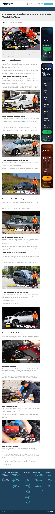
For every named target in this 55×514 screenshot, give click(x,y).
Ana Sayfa (5, 8)
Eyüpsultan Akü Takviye (39, 475)
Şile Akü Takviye (16, 485)
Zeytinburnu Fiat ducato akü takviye (12, 54)
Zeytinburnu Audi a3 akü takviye (22, 52)
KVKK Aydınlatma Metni (50, 480)
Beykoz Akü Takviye (16, 475)
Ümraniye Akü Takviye (17, 487)
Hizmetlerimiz (12, 8)
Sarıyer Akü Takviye (38, 485)
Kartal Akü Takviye (16, 479)
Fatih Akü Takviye (38, 476)
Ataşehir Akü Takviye (16, 474)
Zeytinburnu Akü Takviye (11, 60)
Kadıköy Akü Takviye (16, 478)
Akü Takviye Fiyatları (35, 8)
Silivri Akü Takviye (38, 486)
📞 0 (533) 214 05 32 (47, 49)
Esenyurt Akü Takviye (38, 474)
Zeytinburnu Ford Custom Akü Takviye (25, 54)
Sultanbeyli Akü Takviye (17, 484)
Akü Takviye (48, 73)
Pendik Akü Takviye (16, 481)
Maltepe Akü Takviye (16, 480)
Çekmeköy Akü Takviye (17, 476)
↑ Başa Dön (49, 53)
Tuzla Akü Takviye (16, 486)
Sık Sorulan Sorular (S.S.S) (23, 8)
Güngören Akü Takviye (38, 480)
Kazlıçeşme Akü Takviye (12, 52)
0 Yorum (16, 56)
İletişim (43, 8)
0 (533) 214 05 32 (28, 262)
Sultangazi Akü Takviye (39, 487)
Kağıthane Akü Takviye (38, 481)
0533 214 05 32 (48, 4)
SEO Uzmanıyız (50, 511)
